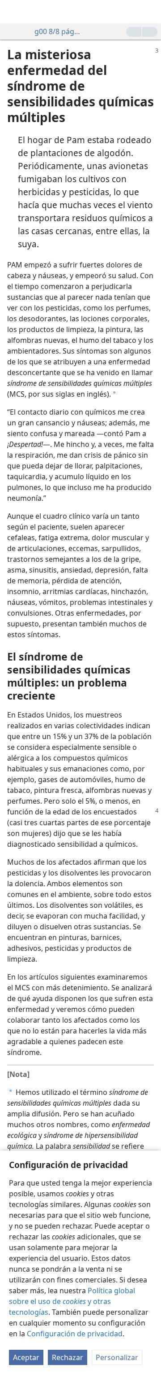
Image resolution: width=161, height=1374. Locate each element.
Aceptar (26, 1357)
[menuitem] (13, 12)
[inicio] (13, 12)
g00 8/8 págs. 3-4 (58, 31)
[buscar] (150, 11)
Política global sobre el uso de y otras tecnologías (72, 1301)
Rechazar (67, 1357)
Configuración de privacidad (75, 1334)
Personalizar (117, 1357)
